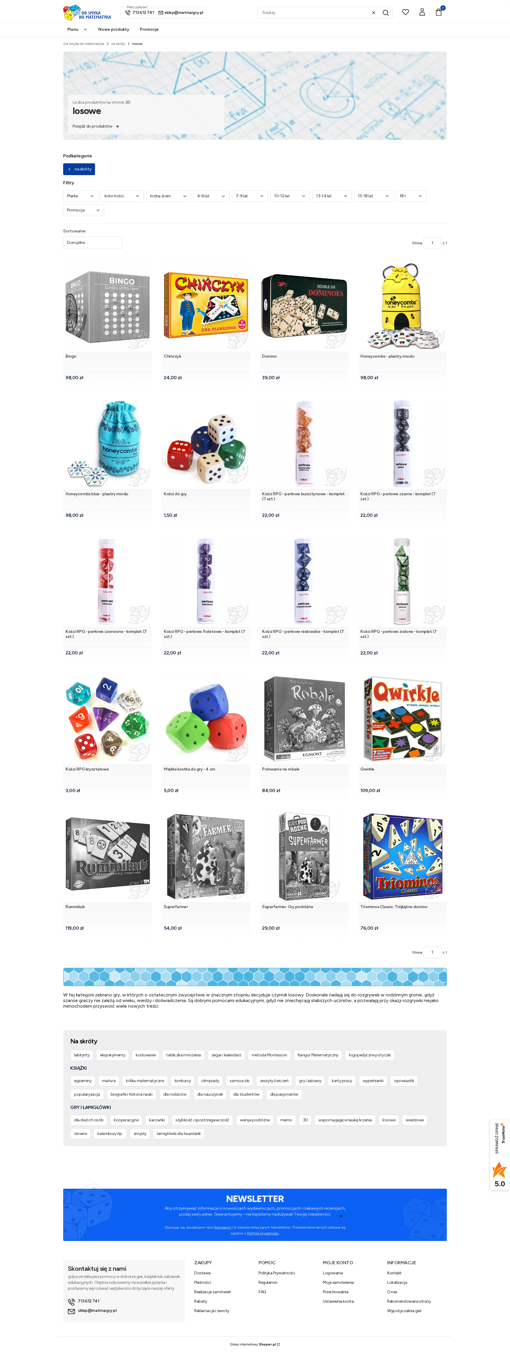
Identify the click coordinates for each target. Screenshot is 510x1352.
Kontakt (394, 1273)
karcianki (157, 1120)
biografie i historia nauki (132, 1094)
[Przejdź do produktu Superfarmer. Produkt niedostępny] (205, 856)
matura (108, 1080)
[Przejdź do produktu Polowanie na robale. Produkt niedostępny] (304, 719)
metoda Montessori (269, 1055)
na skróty (118, 44)
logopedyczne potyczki (370, 1055)
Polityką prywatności (263, 1233)
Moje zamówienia (338, 1282)
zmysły (140, 1133)
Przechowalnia (336, 1291)
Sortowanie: (74, 231)
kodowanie (146, 1055)
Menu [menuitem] (72, 29)
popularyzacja (87, 1094)
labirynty (81, 1055)
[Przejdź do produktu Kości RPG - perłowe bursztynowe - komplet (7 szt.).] (304, 443)
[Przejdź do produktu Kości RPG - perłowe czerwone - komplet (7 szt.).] (107, 581)
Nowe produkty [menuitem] (113, 29)
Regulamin (222, 1227)
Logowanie (333, 1273)
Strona (417, 243)
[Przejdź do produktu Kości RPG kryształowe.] (107, 719)
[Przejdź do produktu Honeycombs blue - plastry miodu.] (107, 443)
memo (286, 1120)
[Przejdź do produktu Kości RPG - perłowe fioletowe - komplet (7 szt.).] (205, 581)
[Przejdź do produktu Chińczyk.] (205, 306)
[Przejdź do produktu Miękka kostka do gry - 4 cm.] (205, 719)
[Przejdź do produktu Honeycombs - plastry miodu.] (402, 306)
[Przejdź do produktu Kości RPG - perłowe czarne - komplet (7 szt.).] (402, 443)
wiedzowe (415, 1120)
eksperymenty (112, 1055)
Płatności (202, 1282)
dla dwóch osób (88, 1120)
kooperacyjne (126, 1120)
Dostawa (202, 1273)
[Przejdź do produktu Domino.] (304, 306)
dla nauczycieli (210, 1094)
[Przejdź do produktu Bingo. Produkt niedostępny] (107, 306)
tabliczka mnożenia (183, 1055)
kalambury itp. (110, 1133)
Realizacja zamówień (212, 1291)
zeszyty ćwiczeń (274, 1080)
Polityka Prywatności (277, 1273)
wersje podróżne (255, 1120)
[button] (385, 12)
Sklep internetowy (253, 1344)
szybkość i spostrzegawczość (202, 1120)
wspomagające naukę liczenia (345, 1120)
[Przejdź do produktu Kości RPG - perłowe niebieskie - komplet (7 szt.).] (304, 581)
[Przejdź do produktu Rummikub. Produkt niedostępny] (107, 856)
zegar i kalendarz (226, 1055)
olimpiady (210, 1080)
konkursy (183, 1080)
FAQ (262, 1291)
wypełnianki (373, 1080)
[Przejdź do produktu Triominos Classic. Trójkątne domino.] (402, 856)
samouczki (239, 1080)
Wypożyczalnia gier (404, 1310)
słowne (80, 1133)
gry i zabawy (310, 1080)
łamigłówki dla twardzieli (179, 1133)
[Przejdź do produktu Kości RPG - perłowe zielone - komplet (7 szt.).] (402, 581)
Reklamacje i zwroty (211, 1310)
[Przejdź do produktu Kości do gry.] (205, 443)
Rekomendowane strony (409, 1301)
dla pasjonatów (284, 1094)
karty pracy (342, 1080)
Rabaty (200, 1301)
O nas (392, 1291)
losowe (388, 1120)
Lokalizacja (397, 1282)
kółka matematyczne (145, 1080)
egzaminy (82, 1080)
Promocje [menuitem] (149, 29)
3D (305, 1120)
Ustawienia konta (338, 1301)
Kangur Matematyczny (318, 1055)
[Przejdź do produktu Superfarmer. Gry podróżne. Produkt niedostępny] (304, 856)
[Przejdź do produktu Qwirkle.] (402, 719)
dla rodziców (175, 1094)
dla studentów (246, 1094)
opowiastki (404, 1080)
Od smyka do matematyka (83, 44)
